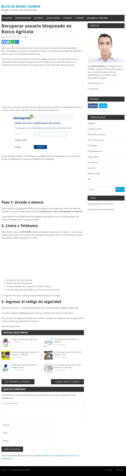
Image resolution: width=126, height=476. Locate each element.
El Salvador (93, 145)
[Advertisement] (42, 86)
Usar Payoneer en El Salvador (100, 204)
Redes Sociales (94, 173)
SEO (89, 179)
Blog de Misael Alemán (20, 6)
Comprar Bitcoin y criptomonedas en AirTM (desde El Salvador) (69, 382)
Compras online (95, 129)
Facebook (93, 106)
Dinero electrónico (96, 140)
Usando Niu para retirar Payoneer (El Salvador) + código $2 (25, 353)
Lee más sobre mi (95, 83)
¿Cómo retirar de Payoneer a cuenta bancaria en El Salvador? (67, 366)
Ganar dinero (53, 18)
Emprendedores (23, 18)
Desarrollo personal (97, 18)
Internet (38, 18)
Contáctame (93, 89)
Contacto (119, 470)
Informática (93, 162)
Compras (67, 18)
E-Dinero (79, 18)
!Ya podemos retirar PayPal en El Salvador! (66, 340)
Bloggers (7, 18)
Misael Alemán (8, 37)
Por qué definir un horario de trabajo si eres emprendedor (20, 382)
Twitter (103, 106)
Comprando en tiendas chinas (101, 209)
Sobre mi (108, 470)
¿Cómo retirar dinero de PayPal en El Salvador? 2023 (68, 353)
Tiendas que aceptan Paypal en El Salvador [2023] (24, 366)
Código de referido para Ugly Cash (24, 339)
